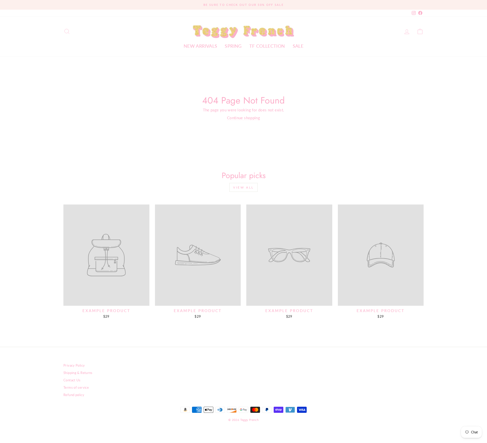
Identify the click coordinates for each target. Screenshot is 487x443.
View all (243, 187)
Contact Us (72, 380)
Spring (233, 46)
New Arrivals (200, 46)
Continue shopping (243, 117)
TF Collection (267, 46)
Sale (298, 46)
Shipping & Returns (78, 373)
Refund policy (73, 395)
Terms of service (76, 387)
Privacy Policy (74, 365)
